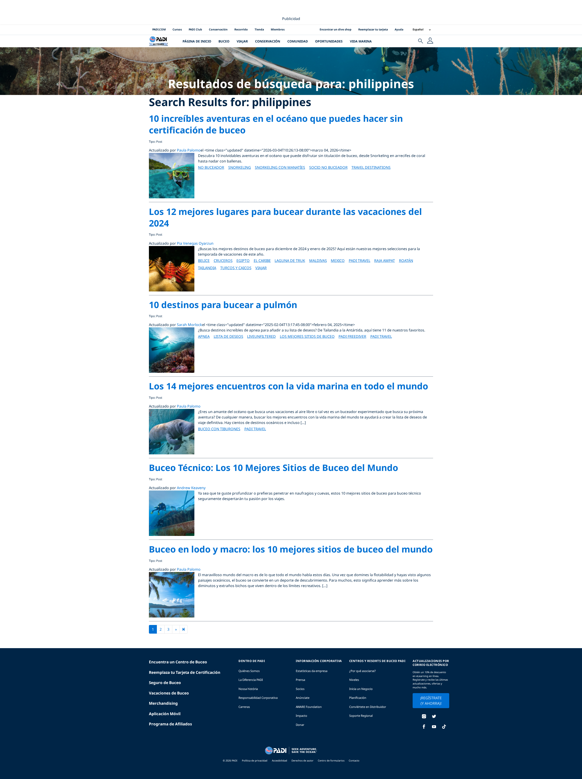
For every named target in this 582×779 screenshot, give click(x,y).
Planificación (357, 698)
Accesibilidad (280, 760)
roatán (406, 260)
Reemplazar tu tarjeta (373, 29)
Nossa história (248, 689)
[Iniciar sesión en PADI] (430, 41)
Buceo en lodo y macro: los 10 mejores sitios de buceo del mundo (291, 549)
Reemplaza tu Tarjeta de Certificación (184, 672)
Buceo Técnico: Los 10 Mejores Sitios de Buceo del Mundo (273, 467)
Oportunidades (329, 41)
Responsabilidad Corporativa (258, 698)
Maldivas (318, 260)
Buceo (223, 41)
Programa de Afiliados (170, 724)
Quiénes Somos (249, 671)
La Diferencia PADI (250, 680)
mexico (338, 260)
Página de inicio (197, 41)
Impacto (301, 716)
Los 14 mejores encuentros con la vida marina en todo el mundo (288, 386)
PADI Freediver (352, 336)
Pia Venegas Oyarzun (195, 243)
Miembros (278, 29)
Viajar (242, 41)
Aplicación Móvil (165, 713)
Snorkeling (239, 167)
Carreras (244, 707)
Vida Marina (361, 41)
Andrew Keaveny (191, 487)
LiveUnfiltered (261, 336)
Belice (204, 260)
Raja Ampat (384, 260)
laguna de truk (290, 260)
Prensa (300, 680)
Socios (300, 689)
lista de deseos (228, 336)
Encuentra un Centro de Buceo (178, 662)
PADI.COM (159, 29)
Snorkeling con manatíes (280, 167)
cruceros (223, 260)
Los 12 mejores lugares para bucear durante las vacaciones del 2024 (285, 217)
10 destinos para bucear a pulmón (223, 305)
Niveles (354, 680)
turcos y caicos (235, 267)
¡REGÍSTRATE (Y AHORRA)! (431, 700)
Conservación (218, 29)
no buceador (211, 167)
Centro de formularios (331, 760)
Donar (300, 725)
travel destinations (371, 167)
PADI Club (195, 29)
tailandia (207, 267)
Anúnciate (302, 698)
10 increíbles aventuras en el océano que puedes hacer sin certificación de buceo (276, 124)
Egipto (243, 260)
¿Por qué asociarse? (362, 671)
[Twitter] (434, 717)
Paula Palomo (189, 150)
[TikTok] (444, 727)
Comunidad (297, 41)
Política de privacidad (254, 760)
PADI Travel (359, 260)
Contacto (354, 760)
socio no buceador (328, 167)
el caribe (262, 260)
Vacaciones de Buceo (169, 693)
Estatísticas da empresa (311, 671)
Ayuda (399, 29)
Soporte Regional (361, 716)
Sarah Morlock (189, 324)
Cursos (177, 29)
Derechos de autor (302, 760)
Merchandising (163, 703)
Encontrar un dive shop (335, 29)
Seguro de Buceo (165, 682)
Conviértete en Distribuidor (367, 707)
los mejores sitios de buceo (307, 336)
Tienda (259, 29)
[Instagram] (424, 717)
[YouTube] (434, 727)
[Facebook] (424, 727)
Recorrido (241, 29)
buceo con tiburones (219, 428)
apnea (204, 336)
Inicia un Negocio (361, 689)
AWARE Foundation (309, 707)
